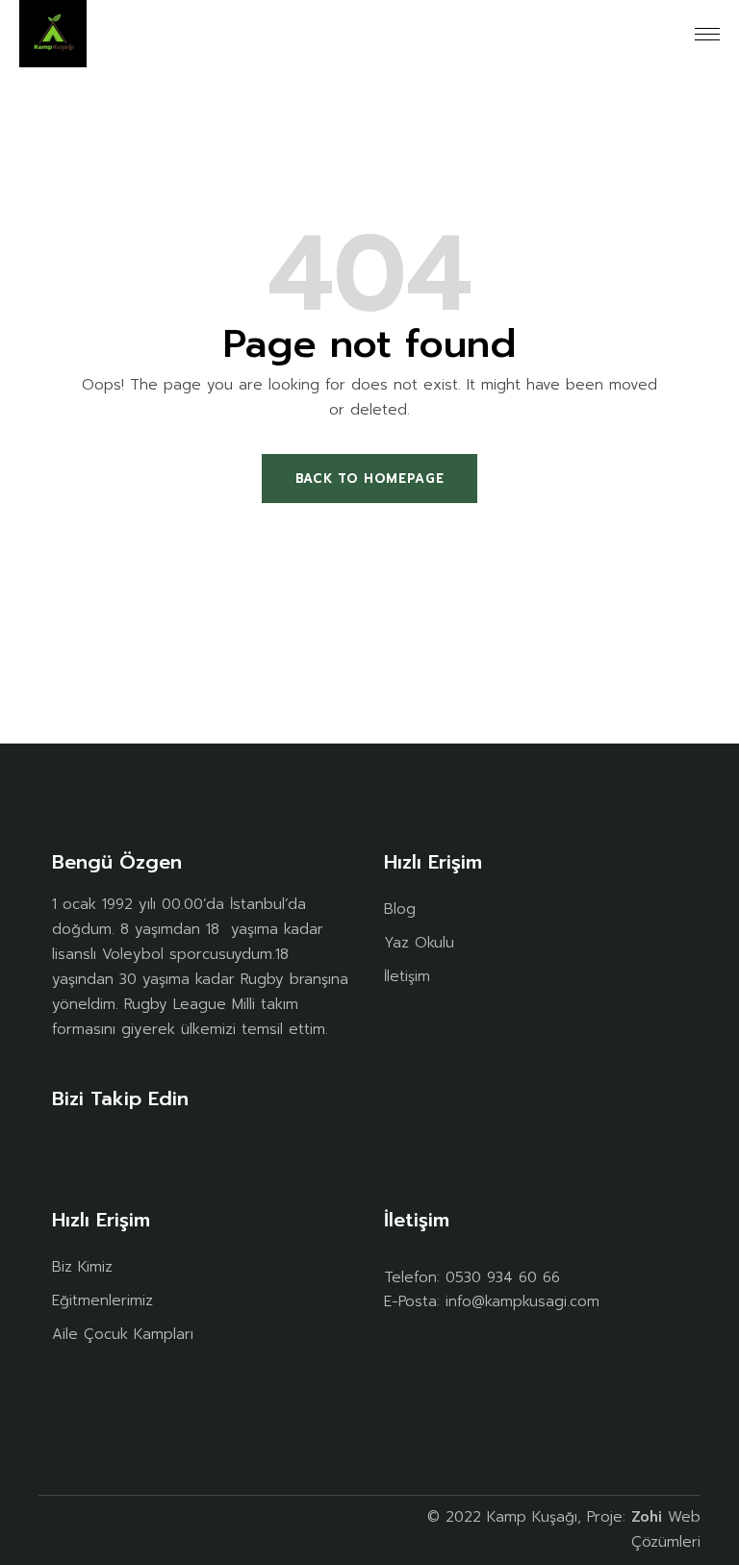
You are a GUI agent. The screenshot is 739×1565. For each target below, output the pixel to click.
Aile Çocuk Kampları (122, 1334)
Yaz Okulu (419, 942)
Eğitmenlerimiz (102, 1300)
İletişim (407, 976)
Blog (400, 909)
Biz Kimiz (82, 1266)
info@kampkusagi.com (522, 1301)
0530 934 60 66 (503, 1277)
